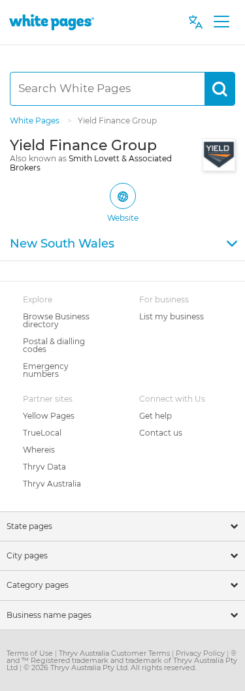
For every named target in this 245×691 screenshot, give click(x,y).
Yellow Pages (48, 416)
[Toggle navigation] (221, 22)
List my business (171, 316)
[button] (122, 244)
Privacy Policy (201, 653)
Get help (155, 416)
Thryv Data (44, 467)
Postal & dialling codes (54, 345)
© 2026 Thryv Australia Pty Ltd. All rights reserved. (110, 667)
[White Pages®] (51, 22)
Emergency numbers (46, 370)
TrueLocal (42, 433)
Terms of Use (31, 653)
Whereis (39, 450)
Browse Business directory (56, 320)
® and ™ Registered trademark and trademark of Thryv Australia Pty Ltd (122, 660)
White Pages (35, 120)
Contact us (160, 433)
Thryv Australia (52, 484)
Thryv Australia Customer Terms (115, 653)
